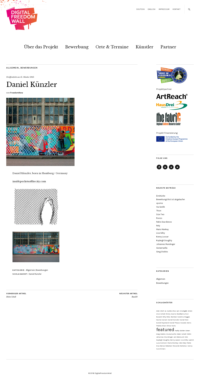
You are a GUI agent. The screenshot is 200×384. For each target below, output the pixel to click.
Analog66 (183, 311)
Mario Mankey (162, 229)
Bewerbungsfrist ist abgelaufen (170, 199)
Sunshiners (160, 349)
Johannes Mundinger (165, 244)
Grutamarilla (161, 248)
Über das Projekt (41, 46)
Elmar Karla (171, 326)
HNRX (189, 334)
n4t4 (180, 343)
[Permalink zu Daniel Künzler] (40, 165)
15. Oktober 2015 (27, 77)
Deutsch (140, 9)
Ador (158, 311)
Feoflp (177, 331)
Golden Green (185, 331)
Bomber (174, 317)
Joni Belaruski (178, 337)
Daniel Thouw (175, 323)
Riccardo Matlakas (180, 346)
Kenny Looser (162, 237)
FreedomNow (16, 93)
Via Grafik (160, 207)
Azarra (173, 314)
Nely (158, 225)
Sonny (190, 346)
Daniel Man (184, 320)
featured (165, 329)
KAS (186, 337)
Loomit (191, 340)
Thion (158, 210)
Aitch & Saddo (166, 311)
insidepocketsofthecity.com (29, 181)
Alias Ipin (176, 311)
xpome (159, 203)
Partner (168, 46)
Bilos (168, 317)
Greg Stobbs (162, 251)
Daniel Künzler (35, 274)
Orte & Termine (112, 46)
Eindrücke (160, 196)
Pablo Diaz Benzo (164, 222)
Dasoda (183, 323)
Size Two (160, 214)
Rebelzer (168, 346)
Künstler (144, 46)
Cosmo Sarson (161, 320)
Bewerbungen (29, 68)
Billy (164, 317)
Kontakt (176, 9)
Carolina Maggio (184, 317)
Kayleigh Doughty (164, 240)
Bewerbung (77, 46)
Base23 (128, 295)
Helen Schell (16, 295)
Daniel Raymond (162, 323)
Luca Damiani (161, 343)
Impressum (164, 9)
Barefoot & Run (183, 314)
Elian (164, 326)
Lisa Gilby (160, 233)
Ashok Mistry (165, 314)
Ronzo (159, 218)
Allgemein (12, 68)
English (151, 9)
